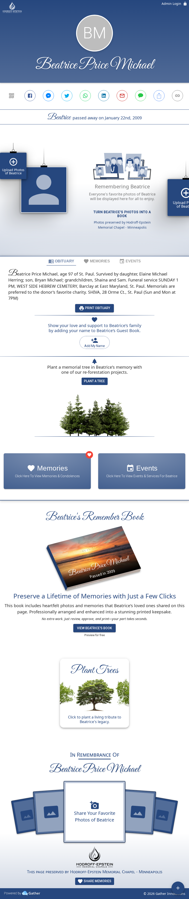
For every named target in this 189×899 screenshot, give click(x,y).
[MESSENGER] (48, 95)
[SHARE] (159, 95)
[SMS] (140, 95)
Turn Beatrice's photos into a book (122, 214)
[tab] (61, 261)
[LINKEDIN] (103, 95)
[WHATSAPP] (85, 95)
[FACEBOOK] (29, 95)
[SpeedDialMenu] (177, 888)
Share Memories (97, 881)
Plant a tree (94, 381)
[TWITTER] (66, 95)
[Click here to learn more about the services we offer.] (94, 857)
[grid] (94, 198)
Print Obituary (97, 308)
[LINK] (177, 95)
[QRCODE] (11, 95)
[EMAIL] (122, 95)
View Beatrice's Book (94, 628)
